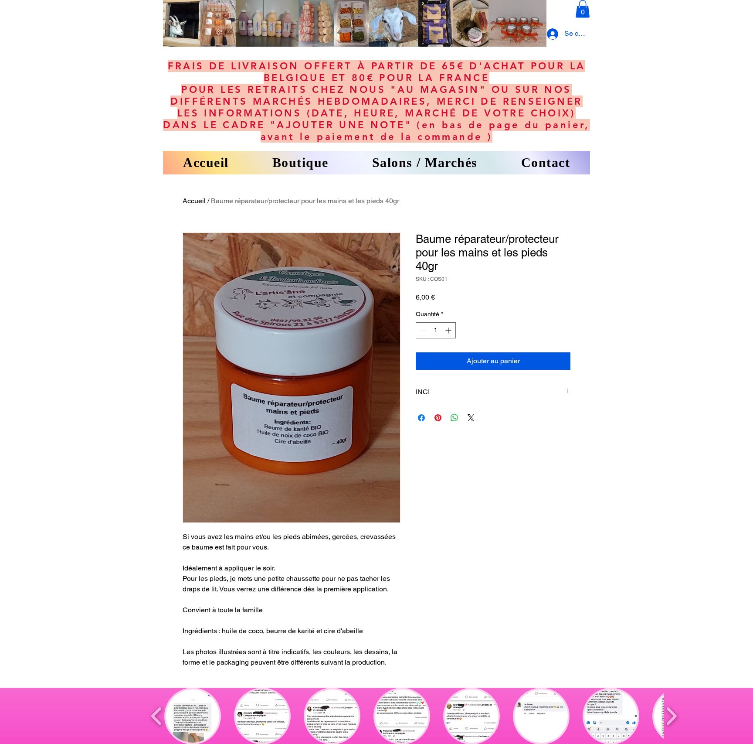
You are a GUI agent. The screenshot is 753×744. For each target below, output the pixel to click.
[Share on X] (471, 418)
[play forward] (671, 716)
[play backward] (156, 716)
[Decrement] (422, 330)
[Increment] (449, 330)
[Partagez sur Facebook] (421, 418)
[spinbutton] (436, 330)
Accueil (194, 201)
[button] (582, 9)
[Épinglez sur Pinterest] (438, 418)
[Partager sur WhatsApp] (454, 418)
